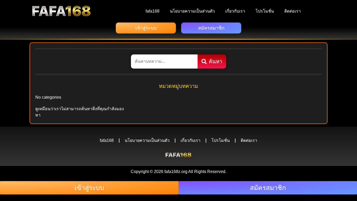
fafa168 (152, 11)
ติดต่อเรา (292, 11)
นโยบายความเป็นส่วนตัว (192, 11)
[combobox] (164, 61)
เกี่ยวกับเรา (235, 11)
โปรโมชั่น (265, 11)
